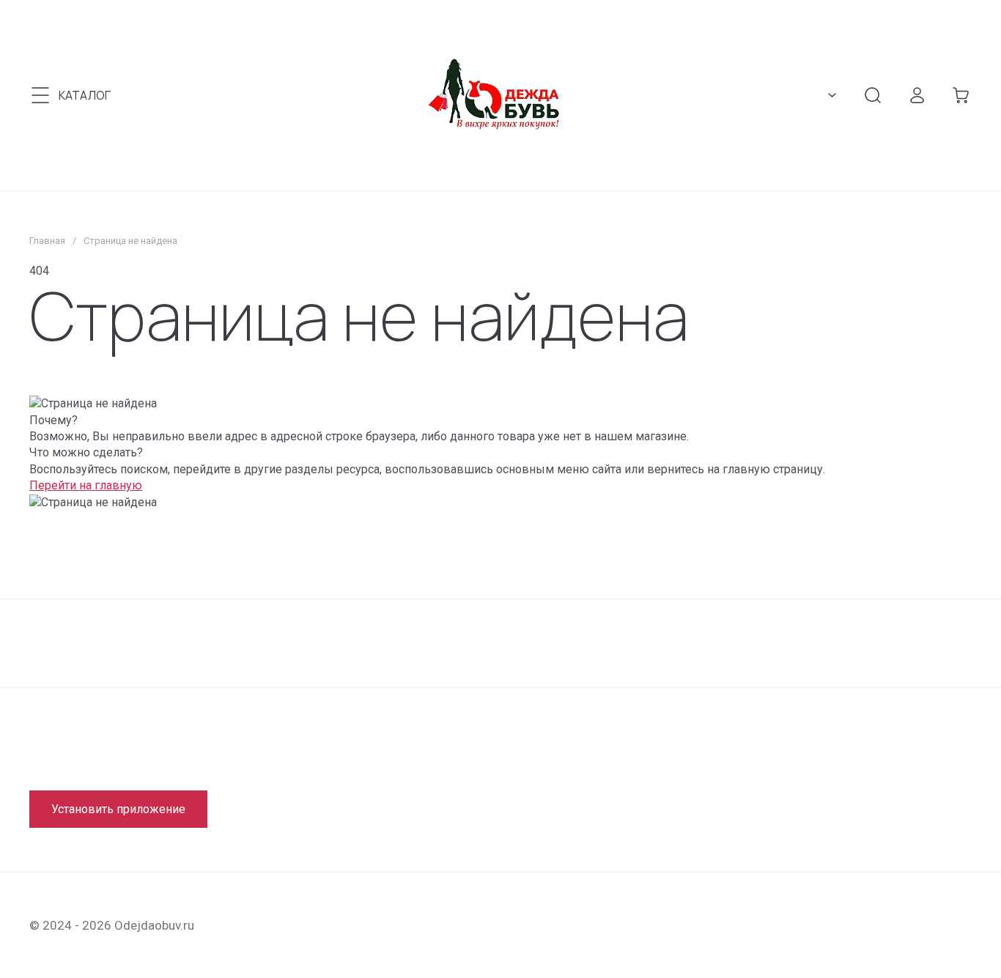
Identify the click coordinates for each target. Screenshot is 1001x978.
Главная (47, 240)
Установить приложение (118, 809)
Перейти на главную (85, 485)
